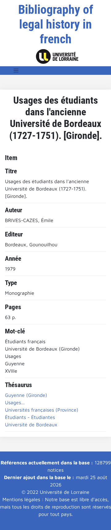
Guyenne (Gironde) (26, 395)
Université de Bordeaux (31, 424)
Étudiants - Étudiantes (30, 417)
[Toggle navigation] (16, 70)
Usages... (15, 402)
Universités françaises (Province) (41, 410)
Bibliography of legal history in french (55, 24)
